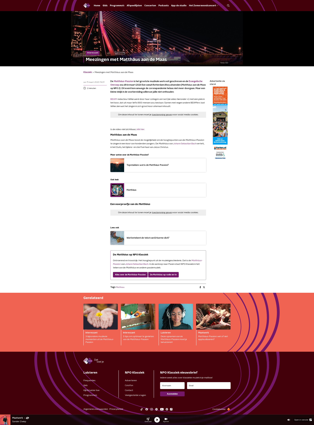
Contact (129, 390)
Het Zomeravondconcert (202, 6)
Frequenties (89, 380)
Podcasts (163, 6)
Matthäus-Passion (123, 81)
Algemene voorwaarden (95, 409)
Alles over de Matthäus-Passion (130, 275)
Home (97, 6)
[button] (148, 420)
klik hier (140, 129)
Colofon (129, 385)
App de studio (179, 6)
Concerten (150, 6)
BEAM (113, 99)
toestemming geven (162, 115)
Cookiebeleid (218, 409)
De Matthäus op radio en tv (163, 275)
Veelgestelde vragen (135, 395)
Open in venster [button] (301, 420)
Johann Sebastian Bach (184, 144)
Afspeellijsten (134, 6)
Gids (105, 6)
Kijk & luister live (91, 390)
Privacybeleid (116, 409)
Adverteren (131, 380)
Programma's (117, 6)
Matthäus (120, 287)
